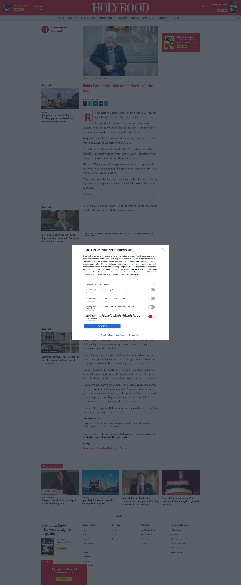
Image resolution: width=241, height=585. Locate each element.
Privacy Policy (134, 335)
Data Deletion (106, 335)
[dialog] (120, 292)
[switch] (151, 289)
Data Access (120, 335)
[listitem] (120, 284)
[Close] (164, 250)
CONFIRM (102, 326)
